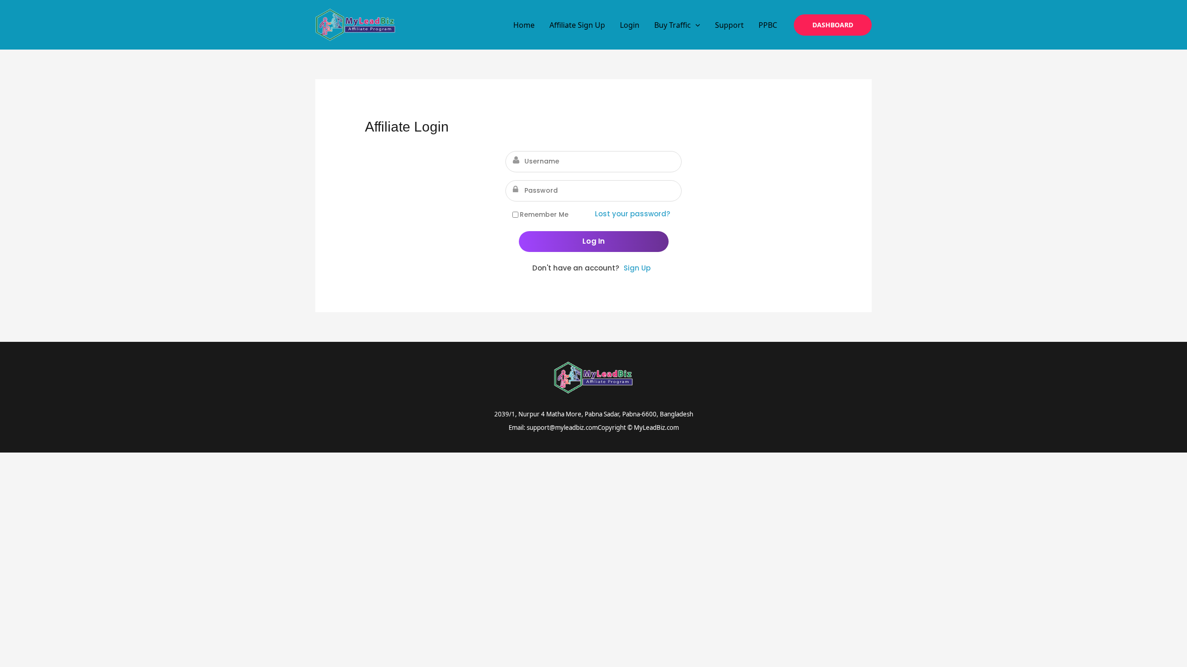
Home (524, 25)
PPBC (768, 25)
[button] (695, 25)
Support (729, 25)
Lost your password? (632, 214)
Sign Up (637, 268)
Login (629, 25)
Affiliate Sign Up (577, 25)
